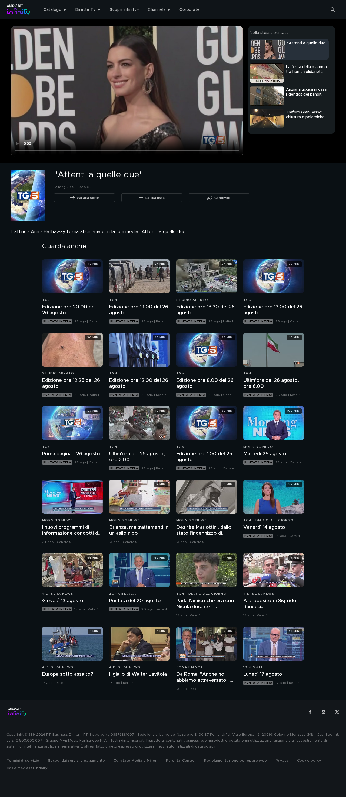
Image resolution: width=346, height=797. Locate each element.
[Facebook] (310, 711)
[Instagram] (323, 711)
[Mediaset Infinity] (18, 9)
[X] (337, 711)
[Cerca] (333, 9)
